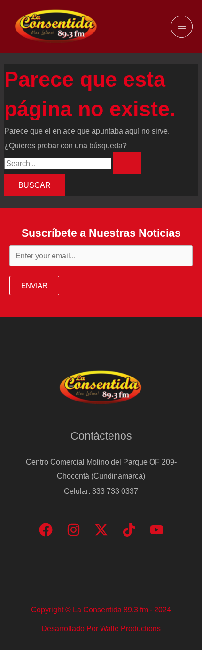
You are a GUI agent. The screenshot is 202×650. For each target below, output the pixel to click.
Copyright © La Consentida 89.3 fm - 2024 (101, 609)
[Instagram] (73, 530)
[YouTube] (156, 530)
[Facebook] (46, 530)
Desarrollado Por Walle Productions (101, 628)
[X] (101, 530)
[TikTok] (129, 530)
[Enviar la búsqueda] (127, 163)
